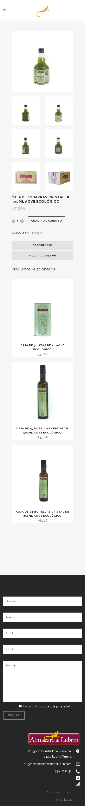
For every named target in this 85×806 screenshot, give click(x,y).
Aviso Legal (64, 799)
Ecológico (36, 233)
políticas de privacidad (55, 706)
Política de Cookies (59, 792)
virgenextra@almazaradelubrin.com (48, 764)
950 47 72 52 (63, 771)
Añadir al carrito (46, 220)
